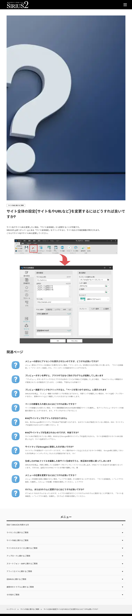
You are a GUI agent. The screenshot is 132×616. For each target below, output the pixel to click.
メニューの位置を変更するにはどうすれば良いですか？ (51, 475)
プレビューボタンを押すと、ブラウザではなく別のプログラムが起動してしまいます (64, 375)
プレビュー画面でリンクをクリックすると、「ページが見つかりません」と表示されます (65, 389)
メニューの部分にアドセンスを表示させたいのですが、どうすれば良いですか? (61, 361)
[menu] (125, 4)
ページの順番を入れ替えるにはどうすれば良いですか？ (51, 404)
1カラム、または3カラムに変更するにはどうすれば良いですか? (54, 489)
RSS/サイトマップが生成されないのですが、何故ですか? (52, 432)
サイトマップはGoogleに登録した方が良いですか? (49, 446)
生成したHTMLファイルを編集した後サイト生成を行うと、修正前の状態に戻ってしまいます (68, 461)
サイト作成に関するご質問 (16, 205)
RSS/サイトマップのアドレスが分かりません (46, 418)
